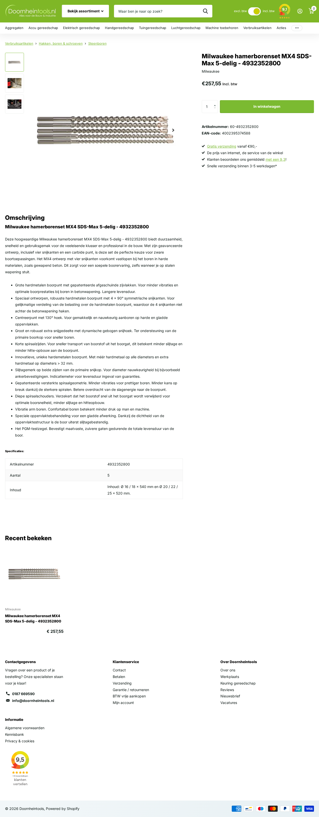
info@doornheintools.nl (33, 700)
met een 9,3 (275, 159)
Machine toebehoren (222, 28)
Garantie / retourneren (131, 690)
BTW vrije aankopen (129, 696)
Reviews (227, 690)
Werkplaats (229, 676)
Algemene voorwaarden (24, 728)
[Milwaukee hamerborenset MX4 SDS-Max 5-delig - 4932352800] (34, 574)
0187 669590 (23, 694)
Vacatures (228, 702)
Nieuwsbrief (230, 696)
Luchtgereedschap (185, 28)
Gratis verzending (221, 146)
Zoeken (205, 11)
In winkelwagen (266, 106)
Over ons (227, 670)
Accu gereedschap (43, 28)
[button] (216, 102)
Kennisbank (14, 734)
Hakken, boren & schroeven (61, 43)
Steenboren (97, 43)
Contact (119, 670)
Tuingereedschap (152, 28)
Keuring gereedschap (238, 683)
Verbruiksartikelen (257, 28)
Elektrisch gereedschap (81, 28)
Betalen (119, 676)
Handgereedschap (119, 28)
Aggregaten (14, 28)
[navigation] (14, 62)
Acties (281, 28)
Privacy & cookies (19, 741)
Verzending (122, 683)
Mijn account (123, 702)
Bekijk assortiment (84, 11)
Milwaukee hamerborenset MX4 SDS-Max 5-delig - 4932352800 (33, 618)
